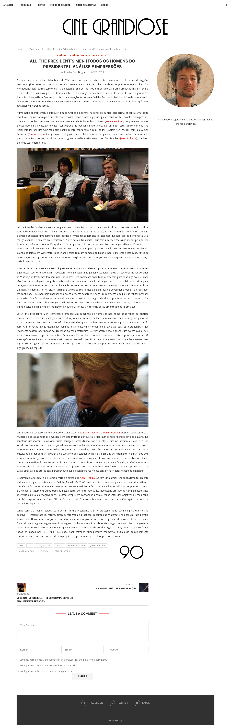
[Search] (226, 5)
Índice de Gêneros (60, 5)
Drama (59, 545)
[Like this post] (85, 575)
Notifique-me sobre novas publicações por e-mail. (46, 671)
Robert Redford (114, 121)
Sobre (104, 5)
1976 (21, 545)
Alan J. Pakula (87, 477)
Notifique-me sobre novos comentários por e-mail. (47, 665)
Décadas (26, 5)
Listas (41, 5)
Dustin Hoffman (37, 134)
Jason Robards (128, 138)
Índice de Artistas (86, 5)
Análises (8, 5)
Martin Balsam (26, 551)
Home (20, 49)
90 (30, 545)
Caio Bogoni (79, 72)
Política (43, 551)
